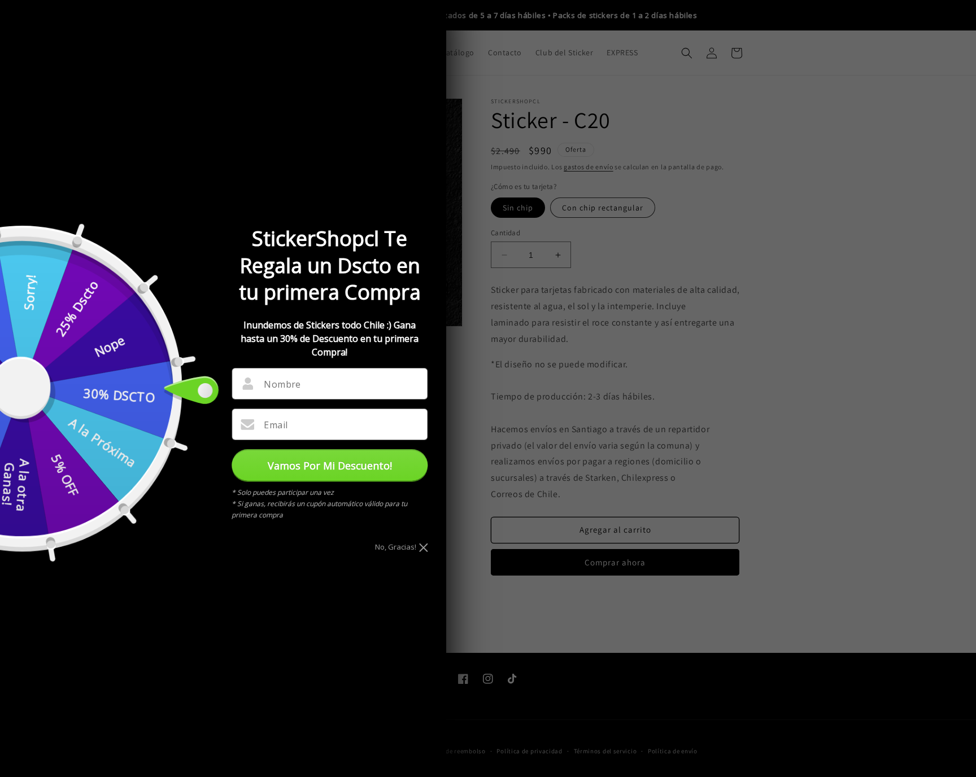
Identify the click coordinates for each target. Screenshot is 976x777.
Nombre (282, 384)
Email (275, 424)
